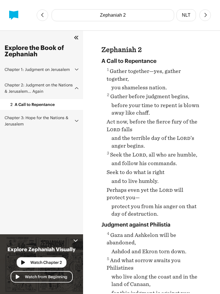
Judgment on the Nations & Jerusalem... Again (39, 88)
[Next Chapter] (205, 15)
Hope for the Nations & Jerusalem (36, 120)
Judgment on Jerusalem (37, 69)
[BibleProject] (13, 15)
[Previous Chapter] (42, 15)
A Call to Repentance (32, 104)
